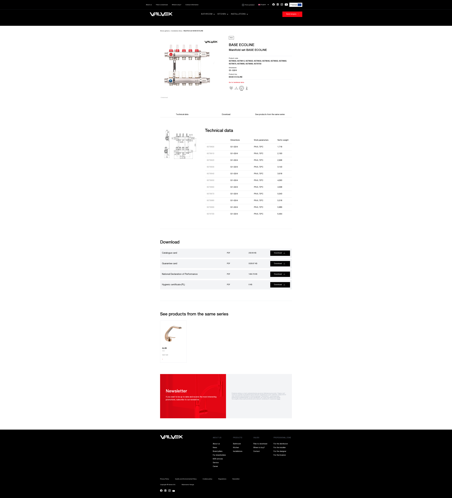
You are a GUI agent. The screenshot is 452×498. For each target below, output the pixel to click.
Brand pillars (217, 451)
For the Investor (280, 455)
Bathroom (206, 14)
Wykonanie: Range (188, 484)
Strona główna (165, 31)
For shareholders (219, 455)
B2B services (218, 459)
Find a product (249, 5)
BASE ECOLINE (235, 77)
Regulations (222, 479)
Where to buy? (176, 5)
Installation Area (176, 31)
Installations (238, 14)
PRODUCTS (237, 438)
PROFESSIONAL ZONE (282, 438)
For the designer (280, 451)
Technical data (182, 115)
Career (215, 466)
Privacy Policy (164, 479)
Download (164, 97)
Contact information (191, 5)
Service (216, 463)
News (215, 448)
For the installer (280, 448)
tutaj (278, 399)
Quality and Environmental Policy (186, 479)
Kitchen (222, 14)
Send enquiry (291, 14)
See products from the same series (270, 115)
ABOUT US (217, 438)
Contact (256, 451)
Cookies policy (207, 479)
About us (149, 5)
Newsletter (236, 479)
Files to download (162, 5)
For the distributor (281, 444)
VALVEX (256, 438)
